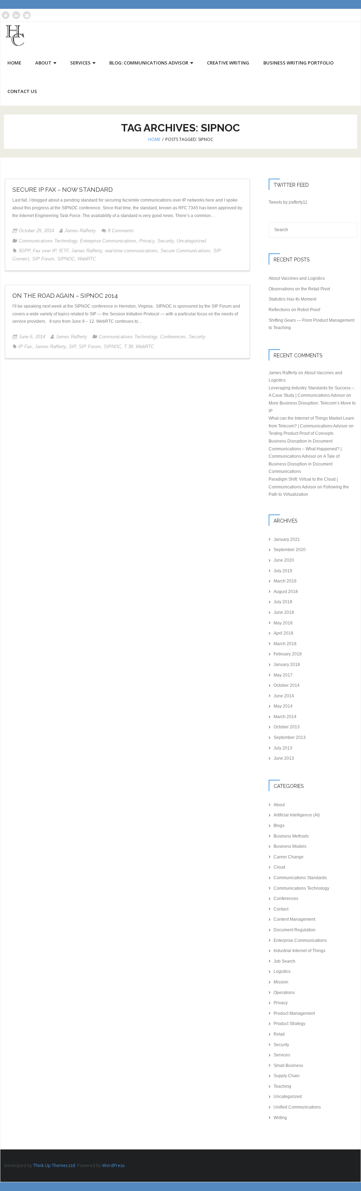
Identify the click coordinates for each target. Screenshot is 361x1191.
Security (165, 240)
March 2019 (285, 581)
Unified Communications (297, 1107)
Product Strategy (289, 1023)
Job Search (284, 961)
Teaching (282, 1086)
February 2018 (288, 654)
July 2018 (283, 601)
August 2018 (286, 591)
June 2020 (284, 560)
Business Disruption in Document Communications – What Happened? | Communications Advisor (305, 449)
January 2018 (287, 664)
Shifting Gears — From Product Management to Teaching (311, 324)
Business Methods (291, 836)
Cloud (279, 867)
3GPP (24, 250)
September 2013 (290, 737)
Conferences (173, 336)
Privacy (146, 240)
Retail (279, 1034)
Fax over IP (44, 250)
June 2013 (284, 758)
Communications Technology (48, 240)
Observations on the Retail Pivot (299, 288)
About (279, 804)
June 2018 (284, 612)
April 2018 (283, 633)
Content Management (294, 919)
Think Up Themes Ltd (54, 1165)
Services (282, 1055)
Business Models (290, 846)
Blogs (279, 825)
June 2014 (284, 695)
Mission (281, 982)
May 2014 (283, 706)
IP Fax (25, 346)
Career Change (289, 856)
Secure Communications (185, 250)
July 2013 (283, 748)
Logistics (282, 971)
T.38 (128, 346)
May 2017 (283, 675)
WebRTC (87, 258)
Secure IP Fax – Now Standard (62, 189)
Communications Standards (300, 877)
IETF (63, 250)
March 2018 (285, 643)
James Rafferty (80, 230)
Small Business (288, 1065)
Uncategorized (191, 240)
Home (154, 139)
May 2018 (283, 623)
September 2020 (290, 549)
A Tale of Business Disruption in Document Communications (304, 464)
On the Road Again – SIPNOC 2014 (65, 295)
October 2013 (287, 726)
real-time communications (131, 250)
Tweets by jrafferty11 (288, 202)
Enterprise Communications (108, 240)
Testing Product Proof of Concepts (301, 433)
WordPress (113, 1165)
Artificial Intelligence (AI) (297, 815)
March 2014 (285, 716)
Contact (281, 909)
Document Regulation (295, 929)
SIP (72, 346)
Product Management (294, 1013)
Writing (280, 1117)
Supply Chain (287, 1075)
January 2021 (287, 539)
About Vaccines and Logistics (297, 278)
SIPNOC (66, 258)
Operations (284, 992)
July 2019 (283, 570)
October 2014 (287, 685)
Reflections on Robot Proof (294, 309)
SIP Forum (43, 258)
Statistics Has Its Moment (292, 299)
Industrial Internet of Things (299, 950)
